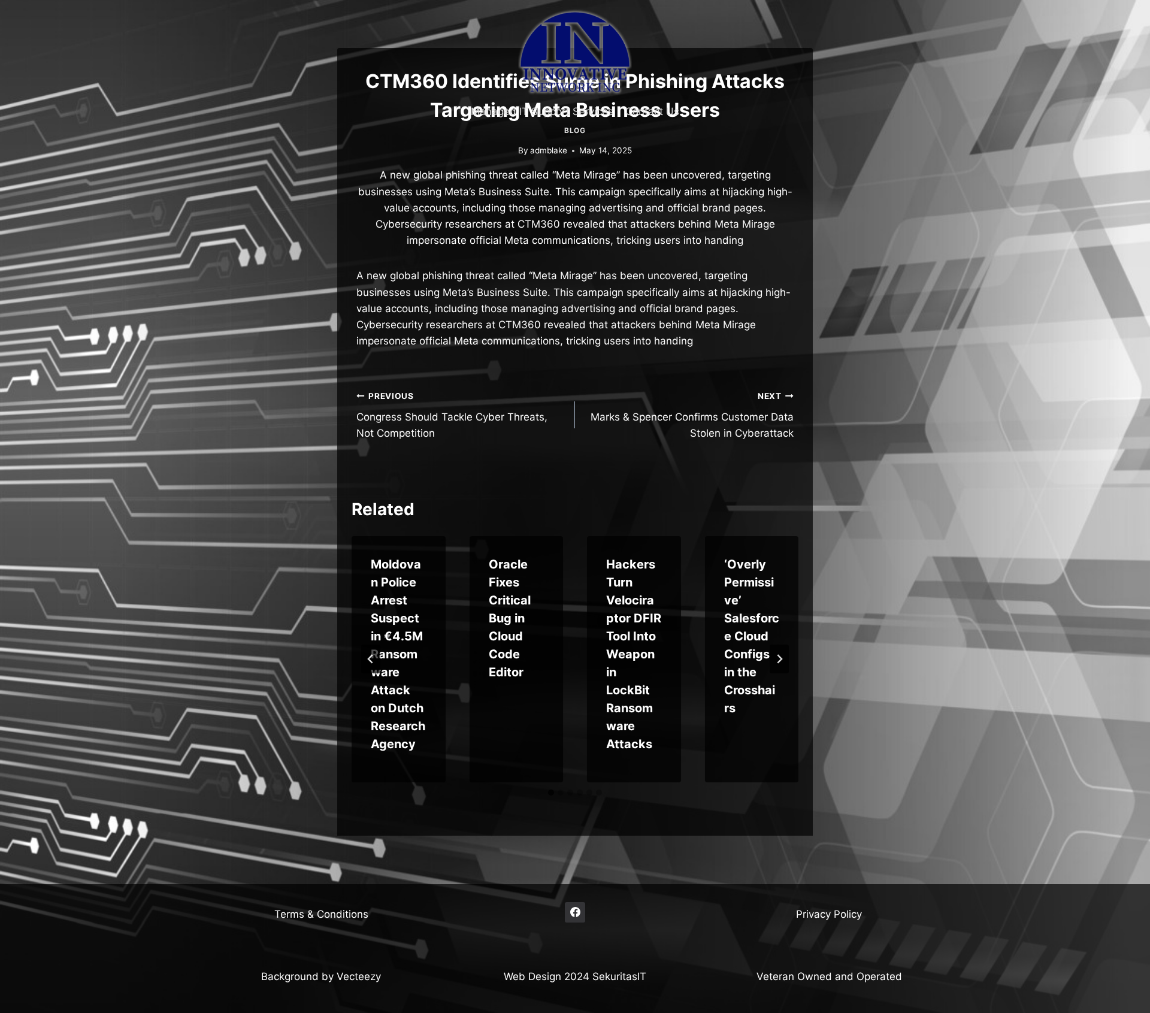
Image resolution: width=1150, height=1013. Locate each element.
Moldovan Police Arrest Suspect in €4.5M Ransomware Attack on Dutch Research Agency (398, 654)
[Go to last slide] (370, 659)
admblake (548, 150)
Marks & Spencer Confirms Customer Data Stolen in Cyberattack (692, 415)
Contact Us (652, 111)
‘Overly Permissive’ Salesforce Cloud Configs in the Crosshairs (751, 636)
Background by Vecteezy (321, 976)
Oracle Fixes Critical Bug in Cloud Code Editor (510, 618)
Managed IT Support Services (542, 111)
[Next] (779, 659)
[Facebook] (575, 912)
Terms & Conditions (321, 914)
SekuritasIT (619, 976)
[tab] (551, 793)
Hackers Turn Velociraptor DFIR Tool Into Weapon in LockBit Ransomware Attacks (633, 654)
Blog (574, 130)
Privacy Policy (829, 914)
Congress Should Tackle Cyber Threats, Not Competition (451, 415)
